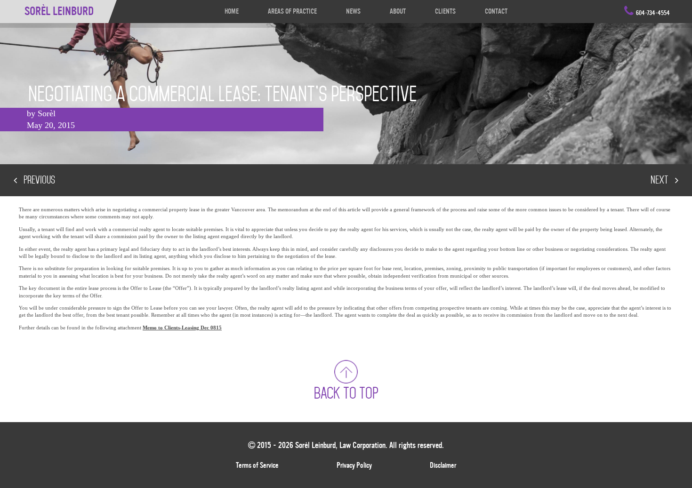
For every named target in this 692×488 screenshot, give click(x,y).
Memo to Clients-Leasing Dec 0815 (182, 327)
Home (232, 11)
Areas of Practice (292, 11)
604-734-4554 (653, 13)
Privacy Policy (354, 465)
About (398, 11)
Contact (496, 11)
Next (660, 180)
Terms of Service (257, 465)
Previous (38, 180)
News (353, 11)
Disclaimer (443, 465)
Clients (445, 11)
